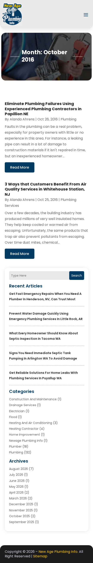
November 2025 (21, 510)
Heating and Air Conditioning (30, 423)
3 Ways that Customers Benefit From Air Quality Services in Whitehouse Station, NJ (46, 189)
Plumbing (16, 452)
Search (76, 275)
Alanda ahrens (22, 119)
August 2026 (18, 469)
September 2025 (21, 522)
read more (19, 167)
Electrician (17, 411)
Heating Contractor (23, 429)
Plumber (15, 446)
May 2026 (16, 486)
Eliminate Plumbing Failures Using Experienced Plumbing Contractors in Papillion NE (43, 109)
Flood (13, 417)
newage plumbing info (26, 440)
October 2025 (19, 516)
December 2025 (21, 504)
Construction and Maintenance (33, 399)
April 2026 (16, 492)
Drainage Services (22, 405)
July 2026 (16, 475)
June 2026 (17, 481)
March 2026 (18, 498)
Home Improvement (24, 434)
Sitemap (40, 556)
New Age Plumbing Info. (58, 551)
